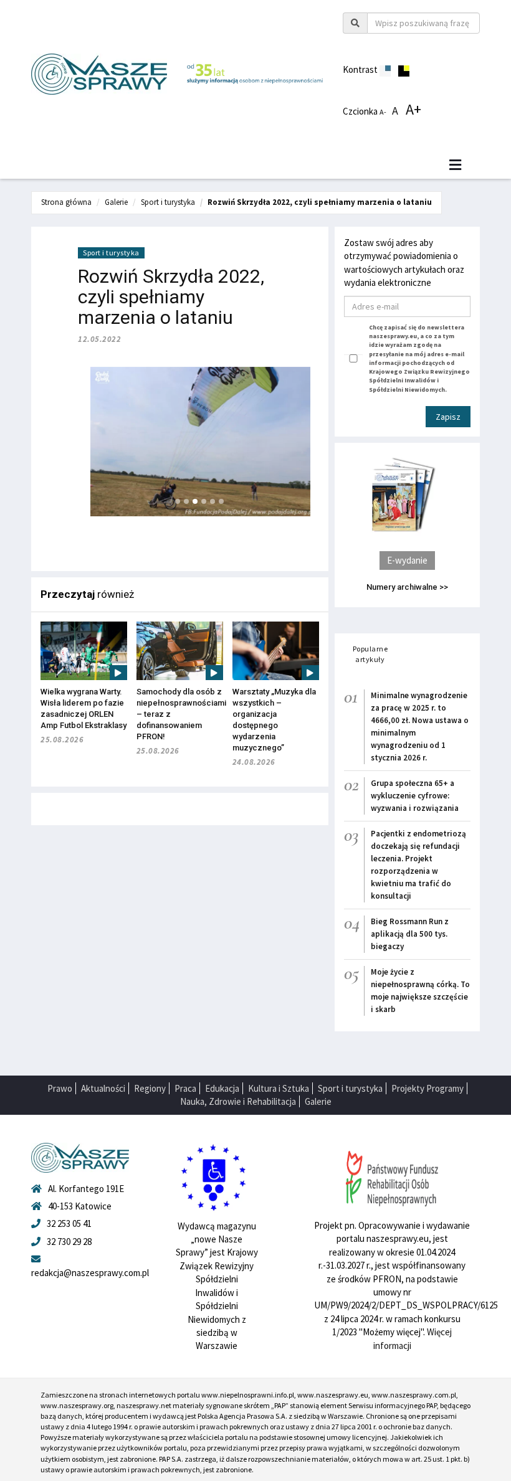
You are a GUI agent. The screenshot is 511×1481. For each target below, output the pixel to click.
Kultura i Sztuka (278, 1088)
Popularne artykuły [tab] (370, 654)
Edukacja (222, 1088)
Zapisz (448, 416)
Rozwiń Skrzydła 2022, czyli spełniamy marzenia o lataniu (320, 202)
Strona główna (66, 202)
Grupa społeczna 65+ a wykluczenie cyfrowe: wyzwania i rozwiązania (415, 795)
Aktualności (103, 1088)
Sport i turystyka (168, 202)
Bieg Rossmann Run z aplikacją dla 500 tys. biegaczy (410, 934)
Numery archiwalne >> (407, 587)
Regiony (150, 1088)
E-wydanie (407, 560)
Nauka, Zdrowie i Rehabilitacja (238, 1101)
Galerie (116, 202)
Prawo (59, 1088)
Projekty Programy (427, 1088)
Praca (185, 1088)
